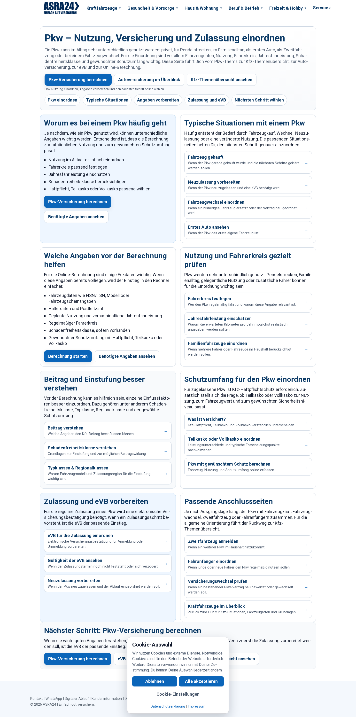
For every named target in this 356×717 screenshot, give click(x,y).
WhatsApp (54, 698)
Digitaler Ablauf (77, 698)
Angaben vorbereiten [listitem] (158, 99)
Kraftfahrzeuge (103, 8)
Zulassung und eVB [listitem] (207, 99)
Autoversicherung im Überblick (149, 79)
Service (322, 7)
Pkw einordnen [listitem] (62, 99)
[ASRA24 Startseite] (61, 8)
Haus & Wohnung (203, 8)
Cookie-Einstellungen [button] (178, 694)
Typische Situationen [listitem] (107, 99)
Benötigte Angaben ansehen (76, 216)
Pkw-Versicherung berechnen (78, 79)
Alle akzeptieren (201, 681)
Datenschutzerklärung (168, 706)
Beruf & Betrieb (246, 8)
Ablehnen (154, 681)
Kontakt (36, 698)
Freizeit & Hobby (287, 8)
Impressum (196, 706)
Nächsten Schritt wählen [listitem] (259, 99)
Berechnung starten (68, 356)
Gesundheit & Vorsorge (152, 8)
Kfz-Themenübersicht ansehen (221, 79)
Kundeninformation (107, 698)
